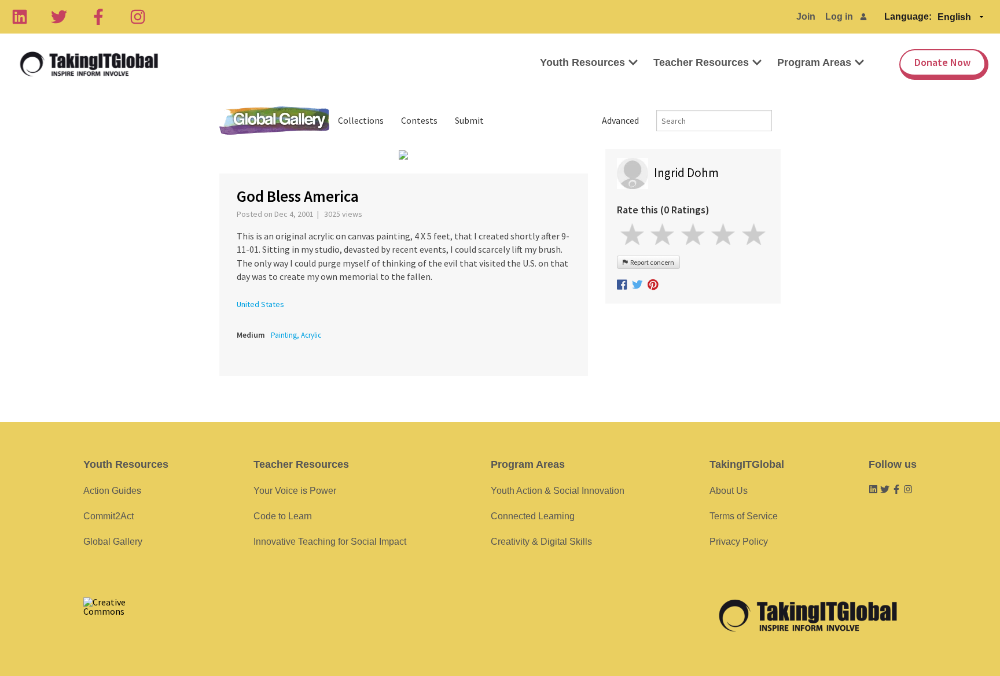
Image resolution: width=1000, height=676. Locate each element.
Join (805, 16)
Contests (419, 120)
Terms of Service (743, 516)
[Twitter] (59, 17)
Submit (469, 120)
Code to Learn (282, 516)
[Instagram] (138, 17)
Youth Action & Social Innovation (557, 491)
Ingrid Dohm (686, 172)
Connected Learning (533, 516)
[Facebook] (98, 17)
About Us (728, 491)
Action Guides (112, 491)
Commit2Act (108, 516)
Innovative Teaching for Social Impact (329, 541)
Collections (361, 120)
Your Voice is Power (294, 491)
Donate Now (942, 62)
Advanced (620, 120)
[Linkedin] (20, 17)
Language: (908, 16)
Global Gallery (274, 120)
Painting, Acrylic (296, 335)
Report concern (651, 262)
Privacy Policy (738, 541)
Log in (839, 16)
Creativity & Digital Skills (541, 541)
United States (260, 304)
